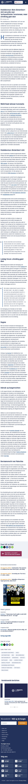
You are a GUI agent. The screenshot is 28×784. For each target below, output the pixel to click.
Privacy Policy (22, 780)
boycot (22, 657)
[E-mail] (10, 547)
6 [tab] (17, 707)
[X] (4, 547)
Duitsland (4, 660)
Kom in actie (5, 734)
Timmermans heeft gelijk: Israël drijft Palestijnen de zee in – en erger (13, 615)
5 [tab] (16, 707)
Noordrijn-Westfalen (8, 665)
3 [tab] (13, 707)
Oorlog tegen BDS (7, 667)
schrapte (6, 372)
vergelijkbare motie (8, 194)
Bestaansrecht (6, 657)
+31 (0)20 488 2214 (7, 750)
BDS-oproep (4, 163)
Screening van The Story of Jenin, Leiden (13, 574)
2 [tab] (12, 707)
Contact (4, 738)
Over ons (4, 728)
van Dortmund (9, 55)
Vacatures (4, 736)
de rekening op (13, 368)
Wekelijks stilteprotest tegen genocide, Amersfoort (12, 580)
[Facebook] (7, 547)
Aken (17, 652)
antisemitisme (6, 655)
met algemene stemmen (19, 192)
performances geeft (15, 113)
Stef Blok (6, 456)
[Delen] (12, 547)
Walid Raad (5, 670)
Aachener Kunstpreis (15, 115)
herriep (9, 353)
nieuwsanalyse (16, 662)
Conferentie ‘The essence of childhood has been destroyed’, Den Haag (13, 568)
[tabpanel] (14, 694)
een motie (14, 185)
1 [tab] (10, 707)
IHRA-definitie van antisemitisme (14, 525)
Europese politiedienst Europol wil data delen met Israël (12, 622)
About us (4, 730)
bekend (11, 155)
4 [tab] (14, 707)
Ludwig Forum (10, 133)
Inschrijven (22, 723)
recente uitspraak (14, 430)
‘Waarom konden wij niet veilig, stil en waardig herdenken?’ (14, 630)
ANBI (3, 740)
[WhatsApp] (2, 547)
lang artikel (3, 347)
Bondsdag (15, 657)
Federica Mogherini (21, 452)
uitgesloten (10, 365)
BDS (13, 655)
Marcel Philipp (6, 662)
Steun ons (19, 2)
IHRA (11, 660)
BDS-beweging (12, 173)
